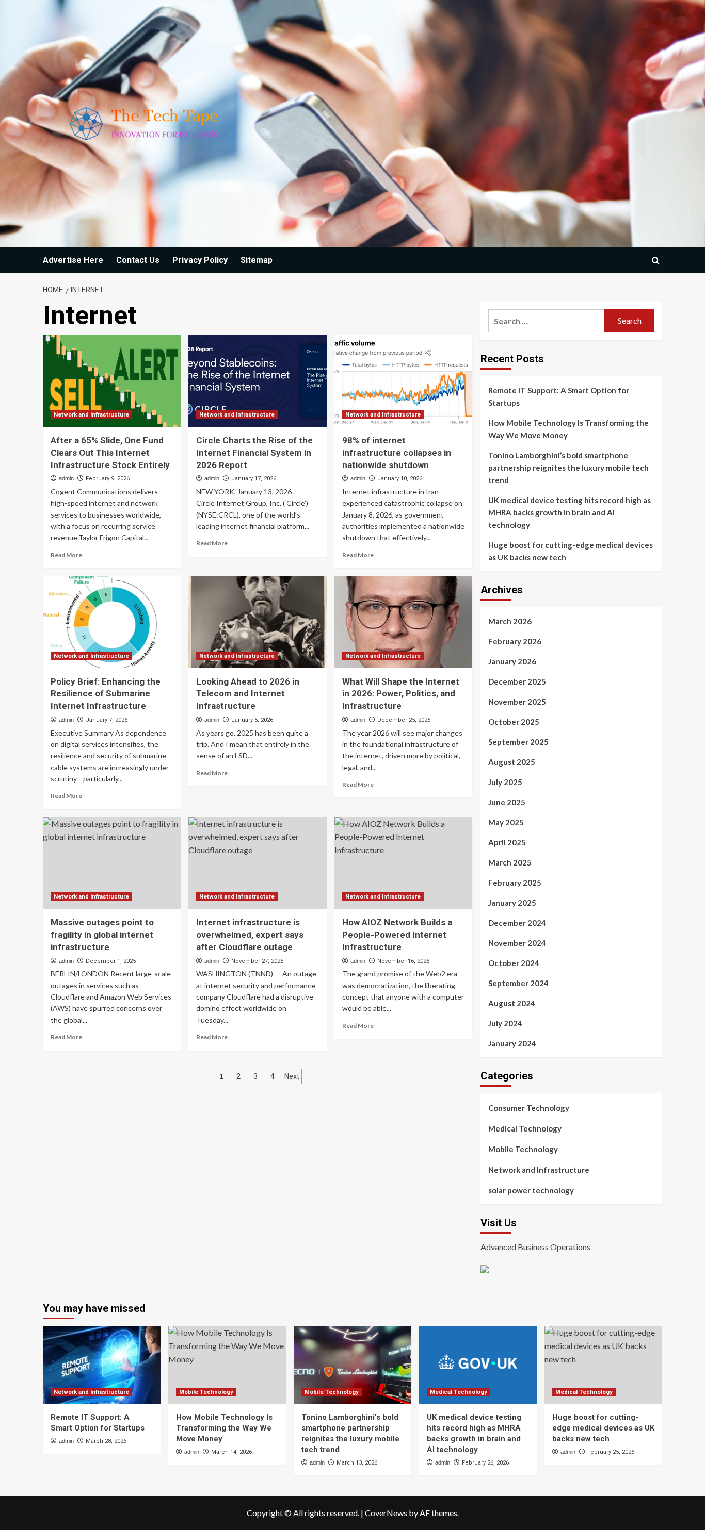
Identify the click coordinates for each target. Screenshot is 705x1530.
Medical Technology (525, 1128)
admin (66, 478)
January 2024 (512, 1043)
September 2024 (518, 983)
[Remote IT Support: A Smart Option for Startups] (102, 1365)
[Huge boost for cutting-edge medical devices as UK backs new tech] (603, 1365)
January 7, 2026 (106, 720)
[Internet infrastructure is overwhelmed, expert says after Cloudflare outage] (257, 863)
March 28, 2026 (106, 1441)
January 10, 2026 (399, 478)
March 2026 (510, 621)
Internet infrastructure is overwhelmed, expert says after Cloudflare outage (249, 934)
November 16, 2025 (403, 961)
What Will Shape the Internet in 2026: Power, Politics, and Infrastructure (400, 693)
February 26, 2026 (485, 1462)
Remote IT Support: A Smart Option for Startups (558, 396)
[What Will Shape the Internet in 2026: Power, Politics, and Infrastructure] (403, 622)
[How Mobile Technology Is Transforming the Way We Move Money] (227, 1365)
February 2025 (514, 882)
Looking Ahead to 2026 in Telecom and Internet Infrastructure (247, 693)
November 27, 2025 (257, 961)
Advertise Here (73, 260)
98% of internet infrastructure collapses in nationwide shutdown (396, 452)
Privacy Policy (200, 260)
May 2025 (506, 822)
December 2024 (517, 922)
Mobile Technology (523, 1149)
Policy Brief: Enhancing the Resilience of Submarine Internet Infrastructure (106, 693)
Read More (66, 555)
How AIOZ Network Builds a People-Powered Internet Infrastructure (397, 934)
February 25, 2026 (610, 1452)
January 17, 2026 (253, 478)
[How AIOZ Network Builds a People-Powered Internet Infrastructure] (403, 863)
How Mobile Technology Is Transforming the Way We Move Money (568, 429)
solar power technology (531, 1190)
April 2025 (507, 842)
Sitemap (257, 260)
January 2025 (512, 902)
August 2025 (511, 762)
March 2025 (510, 862)
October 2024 (513, 963)
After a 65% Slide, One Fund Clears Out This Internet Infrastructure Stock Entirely (110, 452)
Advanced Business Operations (535, 1247)
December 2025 (517, 681)
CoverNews (386, 1513)
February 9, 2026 (108, 478)
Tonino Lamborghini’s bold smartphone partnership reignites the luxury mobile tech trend (568, 468)
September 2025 (518, 741)
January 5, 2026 (252, 720)
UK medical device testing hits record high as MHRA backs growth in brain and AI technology (569, 512)
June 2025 (506, 802)
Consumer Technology (528, 1107)
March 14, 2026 (231, 1452)
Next (291, 1076)
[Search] (655, 261)
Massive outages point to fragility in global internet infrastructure (102, 934)
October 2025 (513, 721)
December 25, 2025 (403, 720)
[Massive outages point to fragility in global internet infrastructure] (112, 863)
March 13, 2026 (357, 1462)
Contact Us (137, 260)
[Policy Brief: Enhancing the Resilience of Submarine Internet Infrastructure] (112, 622)
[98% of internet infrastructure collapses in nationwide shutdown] (403, 381)
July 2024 (505, 1023)
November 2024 (517, 942)
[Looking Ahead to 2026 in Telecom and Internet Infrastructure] (257, 622)
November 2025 (517, 701)
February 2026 (514, 641)
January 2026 (512, 661)
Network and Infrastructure (91, 414)
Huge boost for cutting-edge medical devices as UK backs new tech (570, 551)
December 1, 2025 (111, 961)
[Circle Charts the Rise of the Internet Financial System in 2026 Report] (257, 381)
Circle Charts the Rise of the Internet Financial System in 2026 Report (254, 452)
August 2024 (511, 1003)
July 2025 (505, 782)
